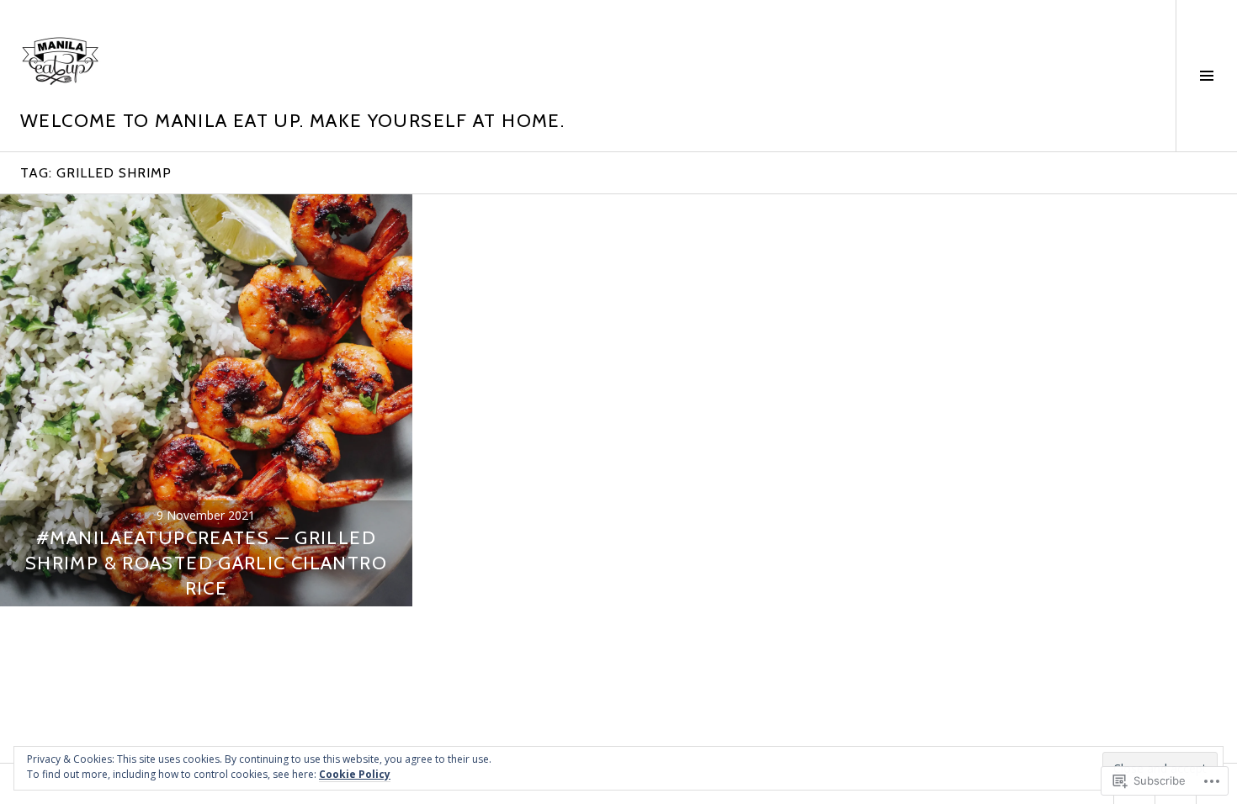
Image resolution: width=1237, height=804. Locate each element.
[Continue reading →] (206, 400)
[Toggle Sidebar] (1206, 75)
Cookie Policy (354, 774)
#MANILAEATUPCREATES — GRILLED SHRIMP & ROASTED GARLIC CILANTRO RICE (206, 563)
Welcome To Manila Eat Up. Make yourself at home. (292, 120)
